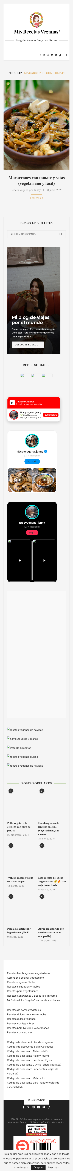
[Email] (52, 55)
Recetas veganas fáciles (21, 982)
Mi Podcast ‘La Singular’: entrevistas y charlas (33, 1000)
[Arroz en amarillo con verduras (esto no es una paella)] (52, 910)
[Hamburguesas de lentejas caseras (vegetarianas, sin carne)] (52, 804)
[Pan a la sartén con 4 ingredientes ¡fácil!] (21, 910)
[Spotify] (56, 55)
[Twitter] (44, 55)
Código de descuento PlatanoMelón (27, 1051)
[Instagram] (48, 55)
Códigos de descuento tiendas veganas (30, 1042)
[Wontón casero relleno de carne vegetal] (21, 859)
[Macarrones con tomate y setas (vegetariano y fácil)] (36, 125)
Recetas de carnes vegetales (24, 1009)
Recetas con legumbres (20, 1023)
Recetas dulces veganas (21, 1018)
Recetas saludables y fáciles (23, 986)
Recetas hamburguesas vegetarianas (28, 973)
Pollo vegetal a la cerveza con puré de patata (18, 827)
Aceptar (38, 1167)
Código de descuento (20, 1064)
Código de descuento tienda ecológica (29, 1060)
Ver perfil (32, 461)
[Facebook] (40, 55)
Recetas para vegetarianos (22, 990)
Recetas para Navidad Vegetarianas (28, 1027)
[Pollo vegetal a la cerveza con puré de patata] (21, 804)
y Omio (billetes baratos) (47, 1064)
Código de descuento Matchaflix (26, 1078)
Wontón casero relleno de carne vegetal (20, 879)
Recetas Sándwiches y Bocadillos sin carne (32, 995)
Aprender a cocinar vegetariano (25, 977)
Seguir (32, 532)
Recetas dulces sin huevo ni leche (26, 1014)
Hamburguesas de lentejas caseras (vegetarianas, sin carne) (48, 829)
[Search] (66, 55)
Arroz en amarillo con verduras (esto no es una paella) (51, 932)
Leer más (35, 197)
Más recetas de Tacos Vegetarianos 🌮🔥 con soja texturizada (52, 881)
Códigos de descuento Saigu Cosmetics (30, 1046)
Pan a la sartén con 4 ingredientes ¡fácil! (19, 930)
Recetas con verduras (19, 1032)
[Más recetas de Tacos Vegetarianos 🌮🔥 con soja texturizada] (52, 859)
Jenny (37, 190)
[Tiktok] (60, 55)
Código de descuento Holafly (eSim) (28, 1055)
